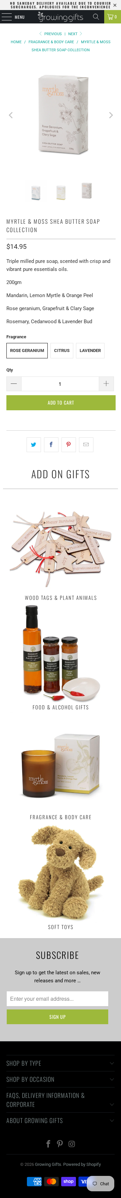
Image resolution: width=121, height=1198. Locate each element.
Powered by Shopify (82, 1164)
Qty (9, 369)
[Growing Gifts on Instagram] (72, 1144)
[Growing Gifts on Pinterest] (60, 1144)
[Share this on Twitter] (34, 444)
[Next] (110, 115)
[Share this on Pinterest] (69, 444)
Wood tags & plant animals (61, 546)
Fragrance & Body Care (61, 766)
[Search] (96, 16)
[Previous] (11, 115)
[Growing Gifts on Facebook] (48, 1144)
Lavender (90, 350)
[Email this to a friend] (86, 444)
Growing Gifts (48, 1164)
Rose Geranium (27, 350)
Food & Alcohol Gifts (61, 656)
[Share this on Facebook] (51, 444)
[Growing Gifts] (60, 16)
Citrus (62, 350)
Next (73, 34)
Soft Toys (61, 876)
